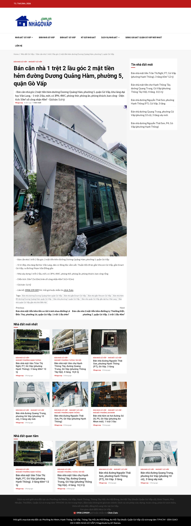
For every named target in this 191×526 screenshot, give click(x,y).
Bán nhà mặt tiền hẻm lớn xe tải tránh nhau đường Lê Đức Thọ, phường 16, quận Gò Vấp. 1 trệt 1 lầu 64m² (43, 311)
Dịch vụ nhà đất (109, 37)
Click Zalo (113, 512)
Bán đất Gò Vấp (68, 37)
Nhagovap (19, 103)
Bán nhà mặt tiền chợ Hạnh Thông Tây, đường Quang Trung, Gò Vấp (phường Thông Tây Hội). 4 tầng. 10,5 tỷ (70, 341)
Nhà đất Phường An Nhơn (104, 412)
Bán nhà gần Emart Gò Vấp (75, 296)
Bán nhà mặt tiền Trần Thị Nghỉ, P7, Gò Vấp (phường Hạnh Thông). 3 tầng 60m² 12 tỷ (31, 341)
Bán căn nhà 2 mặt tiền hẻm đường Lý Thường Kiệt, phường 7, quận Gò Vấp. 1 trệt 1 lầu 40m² (98, 311)
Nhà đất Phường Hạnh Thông (28, 360)
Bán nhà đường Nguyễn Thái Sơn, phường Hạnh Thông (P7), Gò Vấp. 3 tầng (109, 341)
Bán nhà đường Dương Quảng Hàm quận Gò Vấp (42, 296)
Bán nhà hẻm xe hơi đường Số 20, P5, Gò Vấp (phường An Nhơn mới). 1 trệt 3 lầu (109, 394)
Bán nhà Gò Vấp (47, 37)
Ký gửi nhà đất (88, 37)
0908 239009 (82, 512)
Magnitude (101, 523)
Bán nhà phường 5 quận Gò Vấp (67, 299)
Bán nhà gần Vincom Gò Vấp (99, 296)
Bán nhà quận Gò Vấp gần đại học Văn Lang (99, 299)
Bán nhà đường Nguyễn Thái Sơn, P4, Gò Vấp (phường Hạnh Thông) (70, 394)
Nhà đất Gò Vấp (23, 37)
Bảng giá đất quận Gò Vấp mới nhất (144, 37)
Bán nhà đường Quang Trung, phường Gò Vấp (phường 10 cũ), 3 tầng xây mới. (31, 394)
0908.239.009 (32, 290)
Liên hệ (18, 46)
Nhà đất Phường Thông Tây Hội (67, 360)
